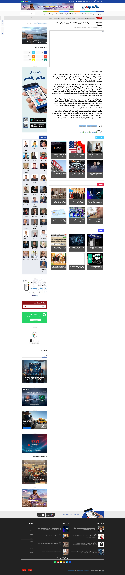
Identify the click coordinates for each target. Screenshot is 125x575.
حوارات (56, 13)
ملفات (87, 13)
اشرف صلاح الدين (43, 270)
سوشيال (77, 13)
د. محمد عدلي (35, 182)
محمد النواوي (26, 160)
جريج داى (43, 259)
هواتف (82, 13)
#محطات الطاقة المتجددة (91, 126)
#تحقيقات (31, 527)
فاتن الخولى (43, 148)
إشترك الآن (35, 320)
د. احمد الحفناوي (26, 183)
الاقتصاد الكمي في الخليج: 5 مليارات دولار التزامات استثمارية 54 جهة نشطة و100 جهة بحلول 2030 (34, 378)
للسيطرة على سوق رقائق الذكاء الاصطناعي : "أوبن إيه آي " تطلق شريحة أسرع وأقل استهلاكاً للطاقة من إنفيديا (72, 18)
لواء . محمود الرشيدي (26, 171)
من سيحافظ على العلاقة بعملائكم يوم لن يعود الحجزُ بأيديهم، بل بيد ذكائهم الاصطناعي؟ (85, 528)
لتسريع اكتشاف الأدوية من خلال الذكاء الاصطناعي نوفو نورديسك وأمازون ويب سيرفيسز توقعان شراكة (49, 528)
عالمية (71, 13)
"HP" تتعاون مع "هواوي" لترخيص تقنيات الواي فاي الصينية (77, 173)
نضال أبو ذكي (35, 259)
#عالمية (32, 541)
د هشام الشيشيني (35, 205)
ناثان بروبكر (34, 216)
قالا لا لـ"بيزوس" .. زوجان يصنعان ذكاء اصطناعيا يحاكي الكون (95, 155)
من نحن (24, 570)
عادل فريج (76, 27)
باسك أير (26, 216)
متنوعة (66, 13)
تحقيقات (93, 13)
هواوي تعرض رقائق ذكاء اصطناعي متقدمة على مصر (78, 155)
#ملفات (31, 530)
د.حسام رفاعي (26, 259)
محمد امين (26, 249)
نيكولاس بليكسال (35, 227)
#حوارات (31, 552)
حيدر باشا (43, 227)
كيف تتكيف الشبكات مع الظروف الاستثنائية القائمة (77, 266)
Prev (23, 371)
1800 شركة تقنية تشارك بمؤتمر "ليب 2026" (77, 220)
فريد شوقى (34, 148)
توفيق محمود (43, 204)
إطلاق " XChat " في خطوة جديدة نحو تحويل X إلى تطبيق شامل (76, 247)
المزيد (44, 13)
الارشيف (2, 31)
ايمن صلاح (43, 160)
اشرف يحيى (26, 238)
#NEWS (31, 548)
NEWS (61, 13)
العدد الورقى (2, 21)
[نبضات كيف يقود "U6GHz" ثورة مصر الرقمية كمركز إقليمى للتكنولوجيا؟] (34, 35)
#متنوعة (31, 545)
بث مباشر (50, 13)
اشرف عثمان (34, 194)
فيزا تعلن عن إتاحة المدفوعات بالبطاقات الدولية (78, 201)
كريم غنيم (26, 194)
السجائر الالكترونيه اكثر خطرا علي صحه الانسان (95, 220)
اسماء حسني (43, 182)
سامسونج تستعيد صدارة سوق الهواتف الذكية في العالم (95, 247)
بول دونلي (34, 238)
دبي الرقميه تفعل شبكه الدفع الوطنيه (59, 220)
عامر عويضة (34, 249)
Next (46, 371)
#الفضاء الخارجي (82, 126)
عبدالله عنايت (43, 238)
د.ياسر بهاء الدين (26, 149)
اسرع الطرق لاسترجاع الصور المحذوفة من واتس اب (96, 266)
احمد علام (43, 216)
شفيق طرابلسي (26, 227)
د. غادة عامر (43, 170)
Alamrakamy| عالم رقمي (83, 570)
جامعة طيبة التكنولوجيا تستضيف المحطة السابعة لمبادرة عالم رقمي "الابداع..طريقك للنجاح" (34, 479)
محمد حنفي (34, 160)
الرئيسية (99, 13)
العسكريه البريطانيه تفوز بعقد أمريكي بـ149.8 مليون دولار (59, 173)
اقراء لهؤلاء (43, 137)
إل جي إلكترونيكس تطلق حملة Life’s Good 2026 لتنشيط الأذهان (59, 202)
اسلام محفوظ (26, 204)
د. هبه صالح (34, 170)
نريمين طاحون (43, 249)
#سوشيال (31, 538)
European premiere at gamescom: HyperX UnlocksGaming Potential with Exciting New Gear (84, 544)
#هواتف (31, 534)
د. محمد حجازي (43, 194)
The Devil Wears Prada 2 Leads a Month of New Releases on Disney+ (84, 536)
